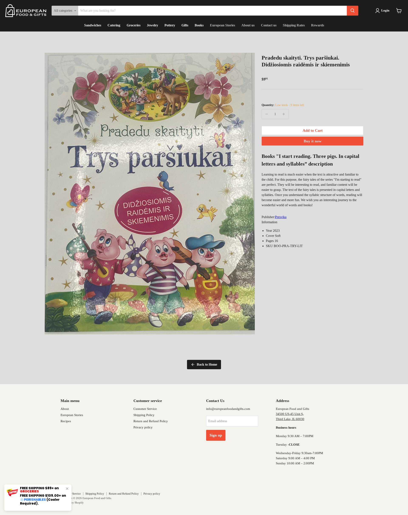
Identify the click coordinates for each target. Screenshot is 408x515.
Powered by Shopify (72, 502)
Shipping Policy (143, 415)
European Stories (222, 25)
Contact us (268, 25)
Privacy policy (143, 427)
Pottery (169, 25)
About (65, 409)
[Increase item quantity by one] (284, 114)
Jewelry (152, 25)
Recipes (66, 421)
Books (199, 25)
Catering (114, 25)
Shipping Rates (294, 25)
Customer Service (145, 409)
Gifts (184, 25)
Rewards (317, 25)
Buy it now (313, 141)
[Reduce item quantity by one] (267, 114)
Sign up (216, 435)
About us (248, 25)
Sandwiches (92, 25)
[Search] (352, 11)
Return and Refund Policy (150, 421)
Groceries (133, 25)
